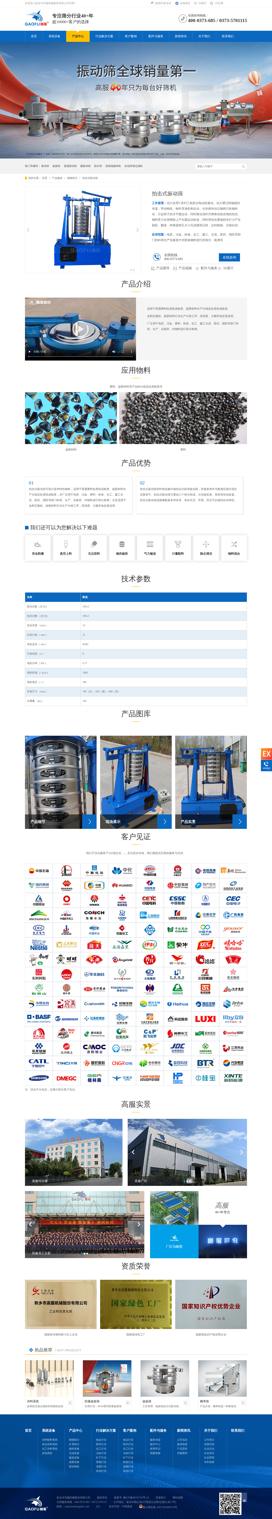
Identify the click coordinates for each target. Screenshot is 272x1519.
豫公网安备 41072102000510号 (160, 1507)
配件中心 (155, 1444)
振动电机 (74, 1466)
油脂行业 (101, 1466)
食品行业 (101, 1439)
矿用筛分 (74, 1444)
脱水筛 (98, 166)
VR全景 (219, 3)
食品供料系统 (50, 1444)
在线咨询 (229, 257)
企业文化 (209, 1448)
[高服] (36, 1503)
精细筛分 (72, 178)
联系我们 (228, 36)
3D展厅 (202, 3)
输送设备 (74, 1457)
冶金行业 (101, 1453)
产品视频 (185, 268)
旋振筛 (56, 166)
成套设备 (74, 1462)
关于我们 (204, 36)
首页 (34, 36)
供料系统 (33, 1401)
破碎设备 (74, 1448)
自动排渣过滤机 (134, 166)
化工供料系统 (50, 1448)
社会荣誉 (209, 1457)
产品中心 (78, 36)
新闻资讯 (181, 36)
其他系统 (47, 1453)
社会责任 (209, 1453)
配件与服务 (155, 36)
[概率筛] (222, 1378)
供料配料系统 (50, 1439)
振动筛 (45, 166)
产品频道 (57, 178)
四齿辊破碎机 (113, 166)
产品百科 (182, 1448)
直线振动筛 (70, 166)
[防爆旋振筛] (107, 1378)
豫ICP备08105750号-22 (136, 1497)
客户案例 (131, 36)
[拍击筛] (37, 24)
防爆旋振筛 (92, 1401)
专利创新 (209, 1462)
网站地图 (178, 1497)
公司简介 (209, 1439)
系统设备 (54, 36)
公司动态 (182, 1439)
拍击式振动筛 (90, 178)
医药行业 (101, 1444)
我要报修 (155, 1453)
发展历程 (209, 1444)
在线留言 (185, 3)
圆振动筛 (85, 166)
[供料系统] (49, 1378)
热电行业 (101, 1462)
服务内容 (155, 1439)
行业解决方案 (104, 36)
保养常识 (155, 1448)
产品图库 (163, 268)
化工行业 (101, 1448)
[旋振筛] (165, 1378)
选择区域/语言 (163, 3)
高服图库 (182, 1453)
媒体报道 (182, 1444)
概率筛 (204, 1401)
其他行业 (101, 1471)
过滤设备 (74, 1453)
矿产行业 (101, 1457)
